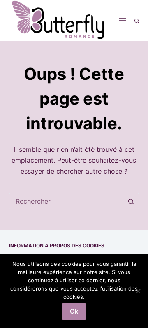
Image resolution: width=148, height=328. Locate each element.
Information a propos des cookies (56, 245)
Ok (74, 311)
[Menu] (122, 20)
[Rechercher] (136, 21)
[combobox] (66, 201)
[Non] (138, 291)
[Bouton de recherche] (131, 201)
